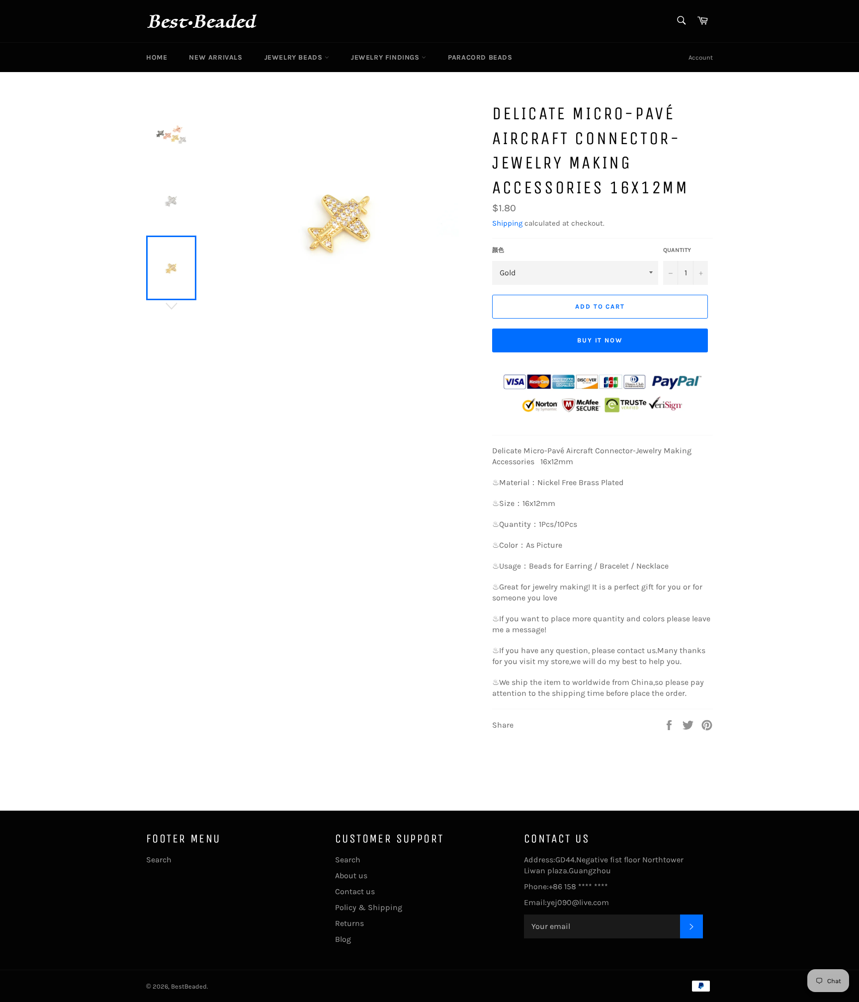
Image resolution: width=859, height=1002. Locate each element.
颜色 (498, 250)
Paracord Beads (480, 57)
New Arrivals (215, 57)
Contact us (355, 891)
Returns (349, 923)
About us (351, 875)
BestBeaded (189, 986)
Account (700, 57)
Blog (343, 939)
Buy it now (600, 340)
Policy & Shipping (368, 907)
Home (156, 57)
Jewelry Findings (386, 57)
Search (159, 859)
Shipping (507, 223)
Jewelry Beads (294, 57)
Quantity (677, 250)
